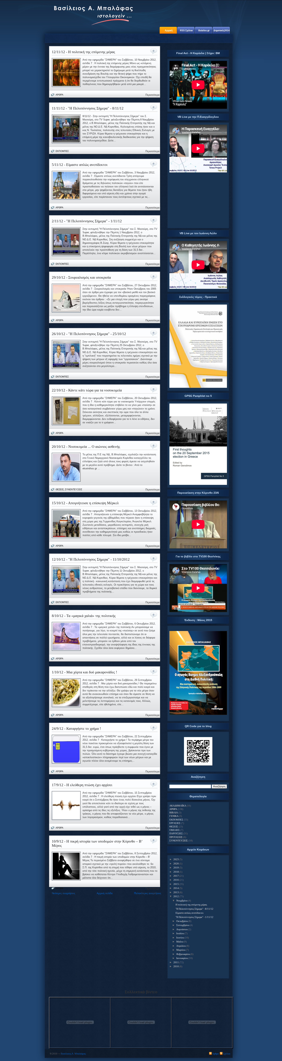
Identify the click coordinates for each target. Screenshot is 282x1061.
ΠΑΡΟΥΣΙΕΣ (176, 833)
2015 (176, 884)
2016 (176, 879)
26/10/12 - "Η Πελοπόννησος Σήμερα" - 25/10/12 (89, 334)
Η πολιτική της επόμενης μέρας (191, 904)
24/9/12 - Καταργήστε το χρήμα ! (76, 729)
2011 (176, 962)
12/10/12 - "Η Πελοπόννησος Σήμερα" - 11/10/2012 (91, 559)
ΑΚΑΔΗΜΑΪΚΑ (177, 805)
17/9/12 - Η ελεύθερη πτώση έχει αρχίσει (82, 785)
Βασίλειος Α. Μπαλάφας (73, 1053)
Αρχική (168, 30)
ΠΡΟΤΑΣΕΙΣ (176, 837)
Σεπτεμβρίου (182, 925)
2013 (176, 892)
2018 (176, 871)
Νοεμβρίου (181, 900)
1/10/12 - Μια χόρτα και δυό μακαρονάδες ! (84, 672)
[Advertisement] (198, 201)
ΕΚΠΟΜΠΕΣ (62, 151)
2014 (176, 888)
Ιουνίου (180, 937)
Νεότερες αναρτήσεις (63, 893)
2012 (176, 896)
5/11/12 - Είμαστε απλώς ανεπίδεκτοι (79, 165)
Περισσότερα (152, 94)
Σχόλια (226, 1053)
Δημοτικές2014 (222, 30)
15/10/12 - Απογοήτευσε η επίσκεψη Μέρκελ (85, 503)
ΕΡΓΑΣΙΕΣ (175, 823)
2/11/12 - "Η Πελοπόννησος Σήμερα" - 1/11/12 (87, 221)
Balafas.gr (204, 30)
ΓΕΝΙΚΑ (173, 816)
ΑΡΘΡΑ (59, 94)
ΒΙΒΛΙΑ (173, 812)
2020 (176, 863)
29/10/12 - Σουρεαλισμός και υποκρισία (81, 277)
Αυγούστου (182, 929)
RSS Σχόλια (186, 30)
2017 (176, 875)
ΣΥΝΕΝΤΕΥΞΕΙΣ (73, 489)
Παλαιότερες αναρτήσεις (147, 893)
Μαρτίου (180, 949)
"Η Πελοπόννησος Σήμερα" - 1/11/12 (194, 917)
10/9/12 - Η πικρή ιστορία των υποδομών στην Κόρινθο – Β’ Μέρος (97, 843)
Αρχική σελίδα (105, 893)
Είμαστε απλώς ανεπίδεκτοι (190, 912)
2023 (176, 859)
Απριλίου (181, 945)
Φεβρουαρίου (183, 954)
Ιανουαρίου (182, 958)
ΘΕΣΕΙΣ (60, 489)
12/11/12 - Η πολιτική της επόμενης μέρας (83, 52)
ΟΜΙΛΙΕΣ (174, 830)
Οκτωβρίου (182, 921)
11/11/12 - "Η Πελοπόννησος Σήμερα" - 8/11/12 (88, 108)
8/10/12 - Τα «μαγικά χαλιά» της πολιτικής (84, 616)
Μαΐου (179, 941)
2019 (176, 867)
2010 (176, 966)
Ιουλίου (180, 933)
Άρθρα (215, 1053)
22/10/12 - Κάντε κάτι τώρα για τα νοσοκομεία (87, 390)
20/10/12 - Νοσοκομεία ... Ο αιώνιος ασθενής (86, 447)
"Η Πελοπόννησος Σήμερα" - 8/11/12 (194, 908)
